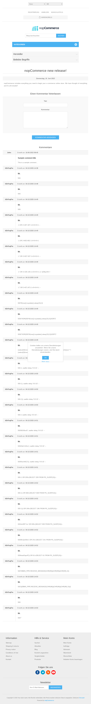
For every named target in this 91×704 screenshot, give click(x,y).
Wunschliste (67, 656)
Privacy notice (11, 649)
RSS (48, 672)
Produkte (38, 659)
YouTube (53, 672)
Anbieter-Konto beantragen (72, 659)
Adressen (66, 649)
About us (9, 656)
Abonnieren (55, 687)
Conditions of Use (12, 653)
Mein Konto (67, 643)
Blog (36, 649)
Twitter (43, 672)
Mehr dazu (45, 361)
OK (45, 358)
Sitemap (9, 643)
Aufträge (66, 646)
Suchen (61, 36)
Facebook (37, 672)
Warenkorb (67, 653)
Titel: (45, 101)
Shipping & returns (12, 646)
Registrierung (33, 12)
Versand (81, 698)
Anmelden (45, 12)
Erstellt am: (21, 152)
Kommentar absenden (45, 137)
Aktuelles (38, 646)
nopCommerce (49, 700)
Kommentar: (45, 109)
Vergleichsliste (40, 656)
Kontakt (8, 659)
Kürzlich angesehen (41, 653)
